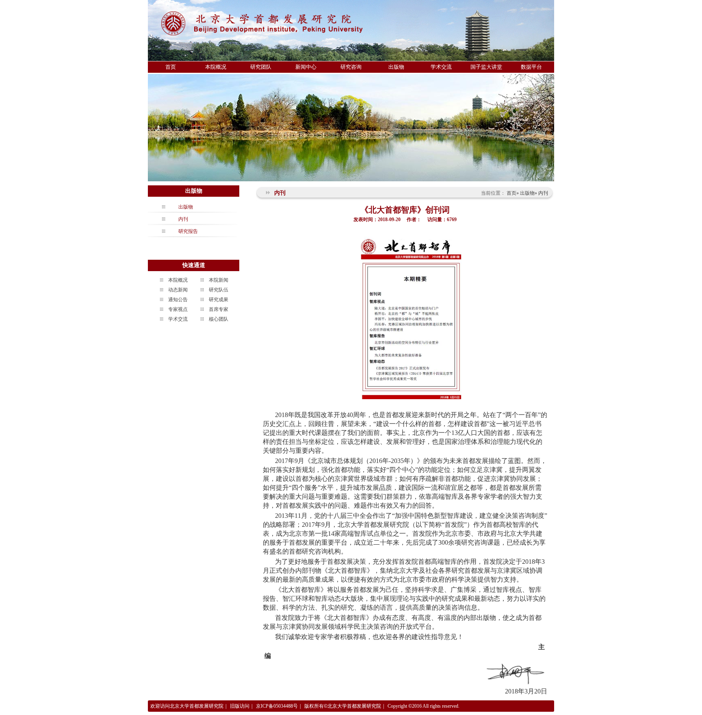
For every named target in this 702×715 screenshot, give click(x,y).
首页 (170, 67)
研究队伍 (218, 290)
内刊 (183, 219)
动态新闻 (178, 290)
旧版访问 (239, 706)
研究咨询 (351, 67)
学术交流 (441, 67)
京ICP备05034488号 (277, 706)
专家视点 (178, 309)
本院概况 (215, 67)
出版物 (396, 67)
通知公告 (178, 299)
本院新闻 (218, 280)
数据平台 (531, 67)
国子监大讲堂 (486, 67)
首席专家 (218, 309)
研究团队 (260, 67)
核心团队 (218, 319)
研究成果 (218, 299)
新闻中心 (305, 67)
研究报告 (188, 231)
